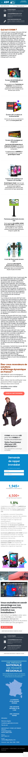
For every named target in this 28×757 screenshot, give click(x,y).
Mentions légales (6, 721)
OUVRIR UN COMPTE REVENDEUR (14, 393)
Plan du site (4, 725)
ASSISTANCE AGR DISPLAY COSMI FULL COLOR (12, 631)
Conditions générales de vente (9, 723)
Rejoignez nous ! (7, 627)
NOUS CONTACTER (5, 6)
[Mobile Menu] (2, 2)
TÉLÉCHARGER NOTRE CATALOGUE (23, 1)
